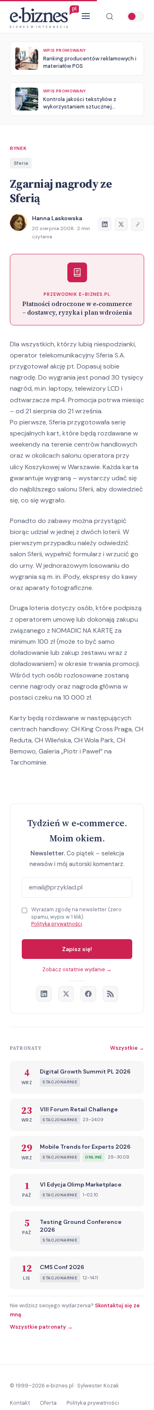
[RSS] (110, 994)
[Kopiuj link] (137, 224)
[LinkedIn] (44, 994)
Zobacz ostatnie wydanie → (77, 969)
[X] (66, 994)
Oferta (48, 1402)
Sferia (21, 163)
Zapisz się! (77, 949)
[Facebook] (88, 994)
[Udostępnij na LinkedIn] (104, 224)
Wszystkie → (127, 1047)
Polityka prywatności (56, 923)
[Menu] (85, 16)
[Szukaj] (109, 16)
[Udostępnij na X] (121, 224)
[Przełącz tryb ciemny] (135, 16)
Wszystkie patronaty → (41, 1326)
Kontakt (20, 1402)
